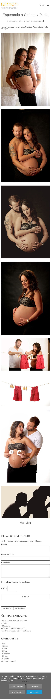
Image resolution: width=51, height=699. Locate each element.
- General (4, 646)
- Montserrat (5, 626)
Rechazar (17, 692)
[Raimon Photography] (9, 5)
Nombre (4, 545)
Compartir (24, 523)
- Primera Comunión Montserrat (13, 628)
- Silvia (4, 623)
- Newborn (5, 656)
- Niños (4, 651)
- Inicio (3, 644)
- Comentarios (35, 21)
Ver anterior (7, 608)
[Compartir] (43, 21)
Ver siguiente (20, 608)
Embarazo (26, 21)
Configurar (34, 686)
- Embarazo (5, 654)
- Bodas (4, 649)
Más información (17, 686)
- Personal (5, 659)
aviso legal (24, 582)
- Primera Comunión (8, 661)
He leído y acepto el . (17, 582)
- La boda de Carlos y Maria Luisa (14, 621)
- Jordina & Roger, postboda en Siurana (16, 631)
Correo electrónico (8, 554)
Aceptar (35, 692)
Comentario (5, 563)
